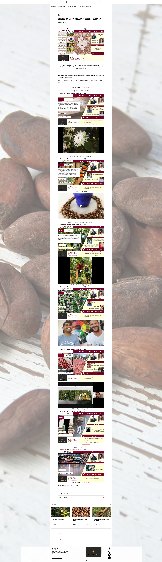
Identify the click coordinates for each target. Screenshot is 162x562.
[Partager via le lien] (67, 493)
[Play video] (81, 140)
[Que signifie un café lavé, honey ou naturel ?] (81, 512)
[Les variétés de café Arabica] (60, 512)
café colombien (76, 485)
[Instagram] (109, 551)
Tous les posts (53, 6)
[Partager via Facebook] (58, 493)
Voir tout (109, 504)
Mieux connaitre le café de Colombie (85, 6)
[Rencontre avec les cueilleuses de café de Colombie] (101, 512)
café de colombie (61, 485)
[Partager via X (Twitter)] (61, 493)
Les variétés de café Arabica (58, 519)
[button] (103, 2)
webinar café (69, 485)
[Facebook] (109, 548)
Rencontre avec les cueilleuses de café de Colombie (101, 520)
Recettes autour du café (61, 6)
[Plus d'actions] (103, 15)
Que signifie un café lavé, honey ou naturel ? (80, 520)
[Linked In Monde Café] (109, 557)
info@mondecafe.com (61, 552)
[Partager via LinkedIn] (64, 493)
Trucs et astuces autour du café (72, 6)
